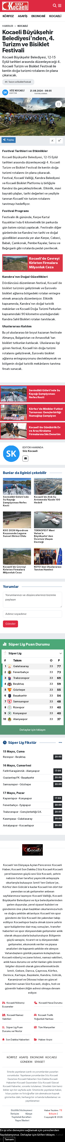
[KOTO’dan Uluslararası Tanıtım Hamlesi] (48, 556)
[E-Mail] (25, 458)
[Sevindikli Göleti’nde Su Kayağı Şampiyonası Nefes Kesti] (17, 486)
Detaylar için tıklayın (32, 729)
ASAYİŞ (22, 16)
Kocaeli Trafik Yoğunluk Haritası (43, 1017)
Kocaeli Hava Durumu (50, 1003)
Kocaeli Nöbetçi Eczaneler (13, 1005)
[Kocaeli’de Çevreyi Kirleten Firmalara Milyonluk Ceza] (17, 556)
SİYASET (39, 1061)
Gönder (10, 623)
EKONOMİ (38, 16)
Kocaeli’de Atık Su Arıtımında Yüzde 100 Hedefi (47, 500)
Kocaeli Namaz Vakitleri (13, 1017)
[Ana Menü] (59, 5)
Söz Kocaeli (30, 451)
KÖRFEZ (8, 16)
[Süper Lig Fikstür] (60, 742)
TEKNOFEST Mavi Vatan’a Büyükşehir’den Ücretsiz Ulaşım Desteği (44, 536)
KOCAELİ (55, 16)
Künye (28, 1114)
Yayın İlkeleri (22, 1121)
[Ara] (55, 5)
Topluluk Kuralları (21, 1117)
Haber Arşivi (45, 1039)
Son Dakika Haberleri (17, 1039)
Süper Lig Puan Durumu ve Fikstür (12, 1029)
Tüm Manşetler (46, 1027)
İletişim (15, 1114)
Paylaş (10, 140)
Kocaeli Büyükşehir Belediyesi (22, 157)
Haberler (7, 26)
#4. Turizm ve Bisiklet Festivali (18, 82)
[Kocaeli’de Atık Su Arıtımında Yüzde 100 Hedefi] (48, 486)
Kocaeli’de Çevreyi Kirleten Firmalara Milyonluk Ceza (14, 570)
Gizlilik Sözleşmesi (21, 1110)
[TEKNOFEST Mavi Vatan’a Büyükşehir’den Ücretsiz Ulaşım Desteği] (48, 519)
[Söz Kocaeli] (11, 453)
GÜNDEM (26, 1061)
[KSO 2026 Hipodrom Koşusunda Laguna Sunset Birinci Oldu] (17, 519)
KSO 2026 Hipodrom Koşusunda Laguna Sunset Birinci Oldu (15, 533)
